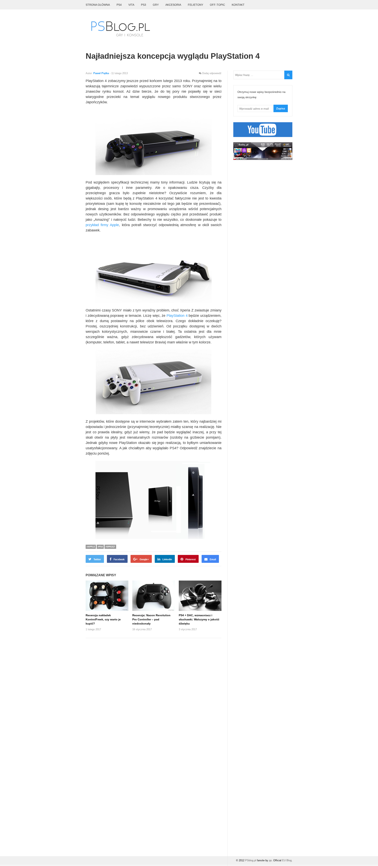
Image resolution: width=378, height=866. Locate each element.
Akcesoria (173, 4)
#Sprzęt (110, 546)
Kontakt (238, 4)
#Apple (91, 546)
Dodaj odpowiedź (211, 73)
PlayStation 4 (177, 316)
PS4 (119, 4)
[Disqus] (153, 693)
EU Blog (287, 860)
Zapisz (280, 108)
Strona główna (98, 4)
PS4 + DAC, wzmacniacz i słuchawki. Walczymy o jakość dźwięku (199, 619)
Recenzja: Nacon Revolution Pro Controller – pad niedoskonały (151, 619)
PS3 (143, 4)
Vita (131, 4)
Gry (156, 4)
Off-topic (217, 4)
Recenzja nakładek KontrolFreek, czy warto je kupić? (103, 619)
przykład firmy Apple (102, 225)
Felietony (195, 4)
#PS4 (100, 546)
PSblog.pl (250, 860)
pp (270, 860)
